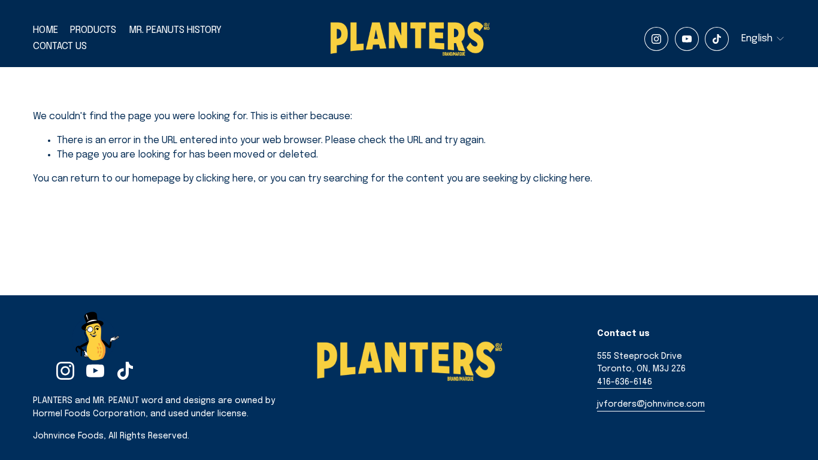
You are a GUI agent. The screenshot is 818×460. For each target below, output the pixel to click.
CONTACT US (60, 46)
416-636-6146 (624, 382)
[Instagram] (656, 39)
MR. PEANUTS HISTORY (175, 30)
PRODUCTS (93, 30)
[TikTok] (717, 39)
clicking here (224, 179)
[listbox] (763, 39)
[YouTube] (687, 39)
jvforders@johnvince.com (651, 404)
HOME (45, 30)
